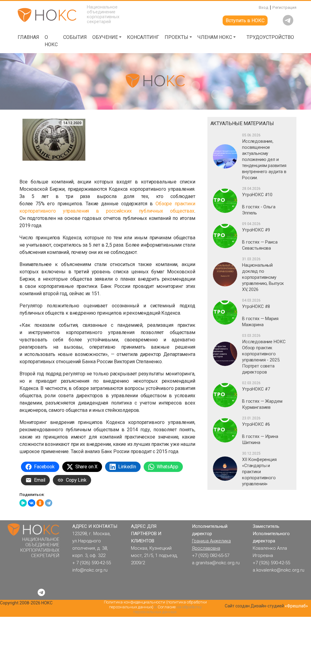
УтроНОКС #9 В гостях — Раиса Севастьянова (259, 236)
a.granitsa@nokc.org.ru (216, 562)
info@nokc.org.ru (90, 570)
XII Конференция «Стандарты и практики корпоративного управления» (259, 469)
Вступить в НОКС (245, 20)
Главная (28, 37)
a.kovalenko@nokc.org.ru (278, 570)
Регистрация (284, 7)
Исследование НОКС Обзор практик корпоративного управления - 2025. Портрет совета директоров (263, 354)
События (75, 37)
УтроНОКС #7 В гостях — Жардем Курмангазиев (262, 395)
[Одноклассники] (40, 503)
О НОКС (51, 40)
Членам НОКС (214, 37)
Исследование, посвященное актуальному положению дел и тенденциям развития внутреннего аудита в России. (264, 156)
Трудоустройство (270, 37)
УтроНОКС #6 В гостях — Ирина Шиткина (260, 430)
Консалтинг (143, 37)
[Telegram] (48, 503)
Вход (263, 7)
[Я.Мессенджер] (23, 503)
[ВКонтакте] (31, 503)
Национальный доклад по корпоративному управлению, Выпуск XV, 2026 (263, 274)
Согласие (167, 607)
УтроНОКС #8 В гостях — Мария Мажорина (260, 312)
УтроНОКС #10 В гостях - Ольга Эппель (258, 201)
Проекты (176, 37)
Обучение (105, 37)
